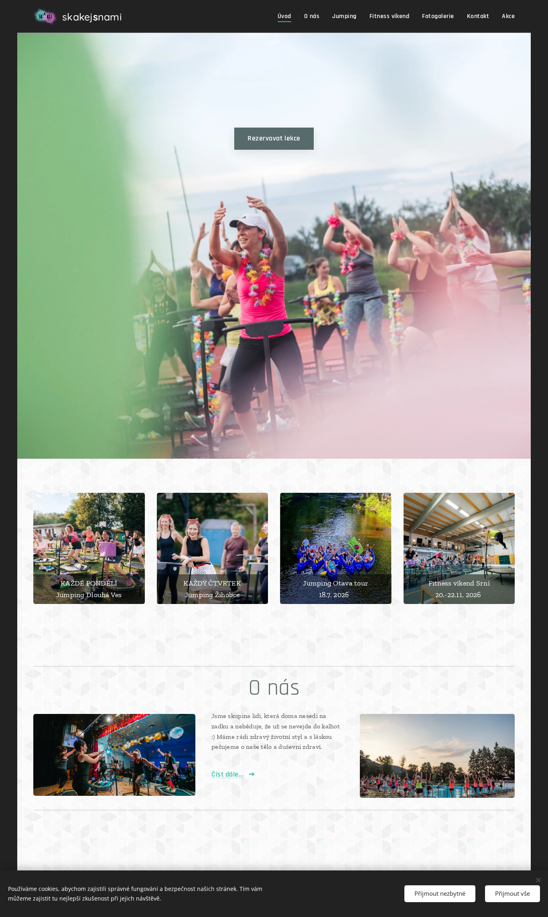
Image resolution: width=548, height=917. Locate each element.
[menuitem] (287, 16)
